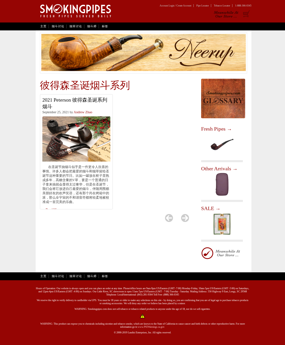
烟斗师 (92, 26)
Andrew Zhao (83, 112)
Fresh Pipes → (216, 129)
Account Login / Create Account (175, 5)
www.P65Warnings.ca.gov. (151, 326)
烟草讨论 (75, 26)
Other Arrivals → (219, 168)
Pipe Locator (202, 5)
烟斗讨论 (58, 26)
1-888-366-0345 (243, 5)
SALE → (211, 208)
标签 (105, 26)
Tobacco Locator (222, 5)
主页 (43, 26)
